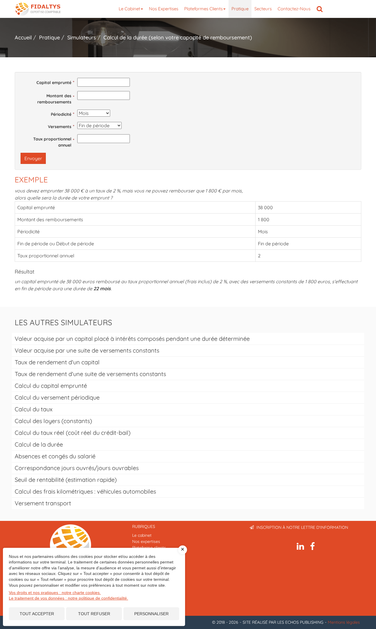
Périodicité (61, 114)
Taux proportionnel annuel (52, 142)
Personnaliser (151, 613)
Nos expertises (163, 8)
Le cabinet (129, 8)
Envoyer (33, 158)
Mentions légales (344, 622)
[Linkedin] (300, 546)
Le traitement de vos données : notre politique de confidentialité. (68, 598)
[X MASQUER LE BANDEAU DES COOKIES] (183, 549)
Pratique (240, 8)
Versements (59, 126)
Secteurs (263, 8)
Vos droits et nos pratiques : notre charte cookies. (55, 592)
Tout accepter (37, 613)
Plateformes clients (203, 8)
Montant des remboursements (54, 99)
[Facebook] (312, 546)
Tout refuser (94, 613)
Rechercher (321, 8)
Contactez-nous (294, 8)
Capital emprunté (53, 82)
